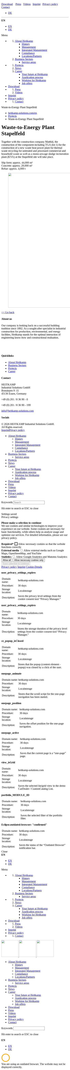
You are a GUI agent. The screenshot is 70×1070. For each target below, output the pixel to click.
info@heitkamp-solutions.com (17, 410)
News (11, 463)
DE (10, 12)
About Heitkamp (17, 362)
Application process (25, 472)
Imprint (36, 4)
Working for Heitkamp (27, 475)
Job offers (20, 478)
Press (18, 4)
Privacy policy (50, 4)
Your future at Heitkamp (28, 469)
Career (11, 371)
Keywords (7, 502)
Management (22, 441)
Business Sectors (17, 365)
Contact (5, 7)
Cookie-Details (34, 566)
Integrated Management (27, 444)
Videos (27, 4)
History (19, 438)
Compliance (21, 448)
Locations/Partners (25, 451)
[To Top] (5, 1061)
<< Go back (7, 312)
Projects (12, 368)
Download (7, 4)
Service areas (22, 457)
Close (4, 851)
